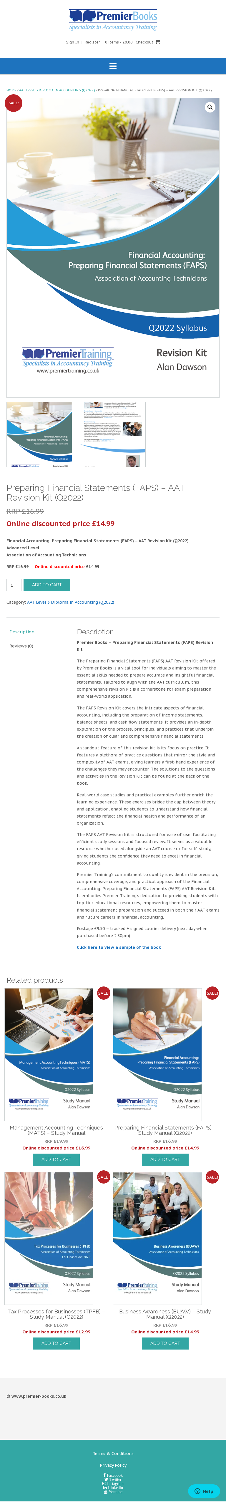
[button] (210, 107)
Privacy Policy (113, 1465)
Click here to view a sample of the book (119, 947)
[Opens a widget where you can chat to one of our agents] (204, 1491)
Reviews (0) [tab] (21, 646)
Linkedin (115, 1488)
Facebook (114, 1475)
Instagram (115, 1483)
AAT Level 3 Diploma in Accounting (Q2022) (57, 90)
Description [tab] (21, 632)
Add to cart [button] (56, 1159)
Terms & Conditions (113, 1453)
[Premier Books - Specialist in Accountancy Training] (113, 20)
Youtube (114, 1492)
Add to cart (47, 585)
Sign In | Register (83, 42)
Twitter (115, 1479)
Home (11, 90)
